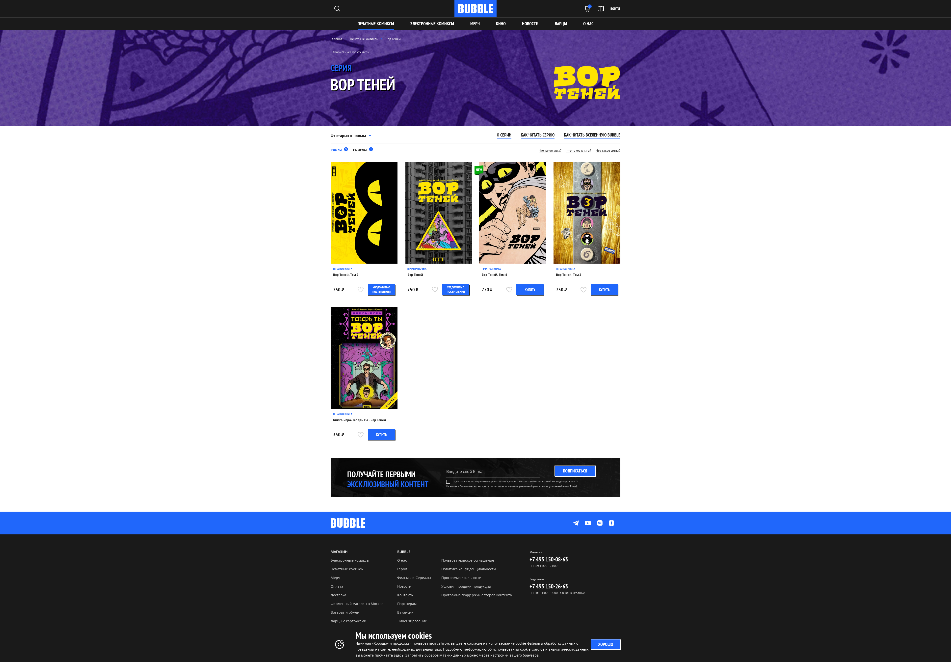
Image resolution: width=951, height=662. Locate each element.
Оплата (337, 586)
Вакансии (405, 612)
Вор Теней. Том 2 (345, 275)
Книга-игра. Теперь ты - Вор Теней (359, 420)
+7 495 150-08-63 (548, 559)
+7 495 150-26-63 (548, 586)
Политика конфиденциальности (468, 569)
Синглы (362, 149)
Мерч (335, 577)
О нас (402, 560)
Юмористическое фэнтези (350, 52)
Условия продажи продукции (466, 586)
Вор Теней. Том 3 (568, 275)
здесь (398, 655)
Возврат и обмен (345, 612)
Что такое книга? (578, 151)
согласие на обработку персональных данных (488, 481)
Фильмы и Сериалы (414, 577)
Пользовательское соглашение (467, 560)
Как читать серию (538, 135)
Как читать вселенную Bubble (592, 135)
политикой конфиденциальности (558, 481)
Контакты (405, 595)
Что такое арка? (550, 151)
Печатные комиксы (376, 24)
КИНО (501, 24)
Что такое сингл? (608, 151)
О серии (504, 135)
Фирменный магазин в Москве (357, 603)
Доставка (338, 595)
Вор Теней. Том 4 (494, 275)
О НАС (588, 24)
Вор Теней (415, 275)
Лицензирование (412, 621)
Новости (404, 586)
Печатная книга (342, 269)
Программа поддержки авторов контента (476, 595)
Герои (402, 569)
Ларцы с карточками (348, 621)
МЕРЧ (475, 24)
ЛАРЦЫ (561, 24)
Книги (339, 149)
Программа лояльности (461, 577)
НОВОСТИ (530, 24)
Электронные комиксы (432, 24)
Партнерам (407, 603)
